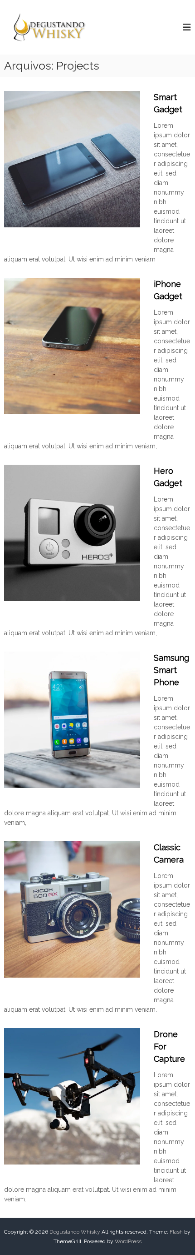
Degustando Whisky (74, 1232)
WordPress (128, 1241)
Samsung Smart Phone (171, 670)
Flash (176, 1232)
